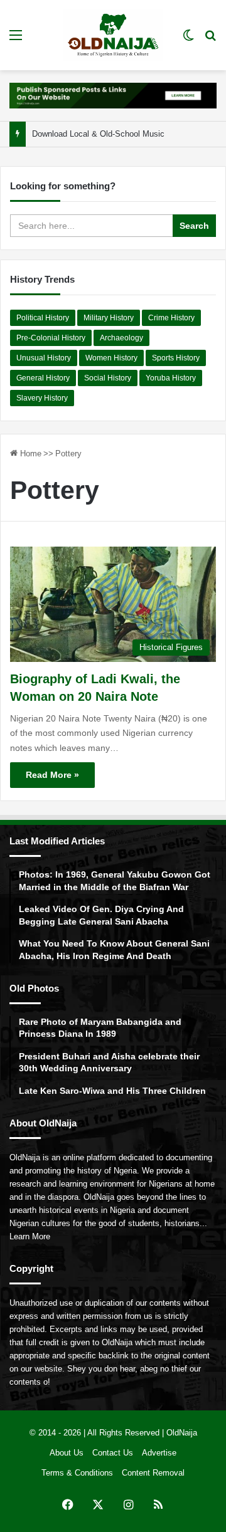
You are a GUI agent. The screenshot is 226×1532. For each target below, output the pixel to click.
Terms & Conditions (77, 1472)
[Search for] (210, 40)
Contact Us (112, 1452)
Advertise (159, 1452)
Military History (108, 317)
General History (43, 378)
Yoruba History (171, 378)
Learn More (29, 1236)
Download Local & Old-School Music (98, 134)
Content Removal (153, 1472)
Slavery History (42, 398)
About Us (66, 1452)
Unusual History (43, 358)
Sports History (176, 358)
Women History (111, 358)
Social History (107, 378)
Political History (42, 317)
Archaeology (121, 337)
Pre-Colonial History (50, 337)
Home (29, 453)
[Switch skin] (188, 40)
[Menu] (15, 40)
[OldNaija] (113, 35)
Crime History (171, 317)
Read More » (52, 775)
